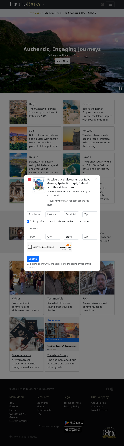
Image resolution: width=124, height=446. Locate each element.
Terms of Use (77, 263)
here (49, 204)
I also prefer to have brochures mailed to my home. (59, 221)
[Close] (96, 178)
